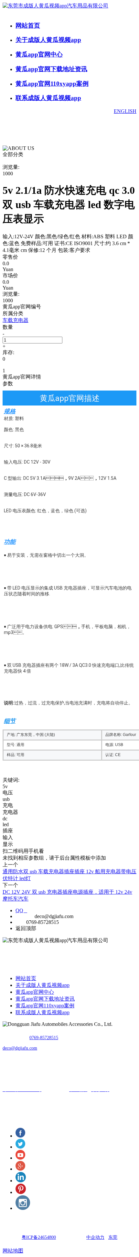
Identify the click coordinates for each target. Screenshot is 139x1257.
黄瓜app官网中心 (39, 54)
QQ (21, 910)
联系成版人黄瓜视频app (48, 97)
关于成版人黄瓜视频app (48, 39)
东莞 (112, 1237)
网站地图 (13, 1250)
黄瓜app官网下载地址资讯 (51, 69)
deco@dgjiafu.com (20, 1048)
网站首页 (28, 25)
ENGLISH (125, 111)
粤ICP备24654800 (39, 1237)
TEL (20, 922)
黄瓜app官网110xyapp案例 (52, 83)
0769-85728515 (43, 1037)
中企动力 (95, 1237)
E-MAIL (24, 916)
